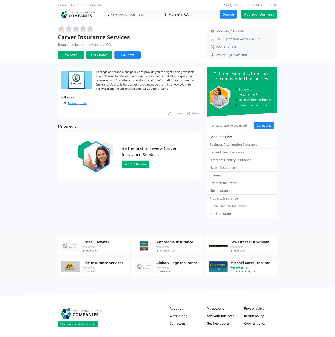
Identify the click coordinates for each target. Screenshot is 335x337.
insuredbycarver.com (231, 55)
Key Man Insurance (224, 183)
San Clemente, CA (244, 271)
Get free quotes (218, 323)
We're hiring (178, 316)
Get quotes (99, 55)
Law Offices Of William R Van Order (260, 242)
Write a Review (135, 164)
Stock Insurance (221, 214)
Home (62, 5)
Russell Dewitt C (96, 242)
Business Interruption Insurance (233, 144)
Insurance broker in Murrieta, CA (84, 44)
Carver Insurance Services (94, 37)
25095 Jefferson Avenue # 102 (238, 39)
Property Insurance (224, 198)
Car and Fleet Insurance (227, 152)
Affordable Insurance (174, 242)
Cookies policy (254, 323)
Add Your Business (259, 14)
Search (228, 14)
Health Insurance (222, 167)
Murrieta (95, 5)
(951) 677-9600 (226, 47)
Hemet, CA (92, 250)
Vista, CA (91, 271)
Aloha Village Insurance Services (184, 262)
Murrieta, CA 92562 (230, 31)
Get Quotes (232, 5)
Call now (127, 55)
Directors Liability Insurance (230, 160)
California (78, 5)
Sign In (272, 5)
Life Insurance (220, 191)
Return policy (254, 316)
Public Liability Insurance (228, 206)
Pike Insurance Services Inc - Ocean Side (116, 262)
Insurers (216, 175)
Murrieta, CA (167, 250)
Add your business (220, 316)
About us (176, 308)
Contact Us (254, 5)
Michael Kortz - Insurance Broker (258, 262)
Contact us (177, 323)
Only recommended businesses (77, 324)
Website (71, 55)
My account (215, 308)
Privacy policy (254, 308)
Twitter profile (77, 103)
